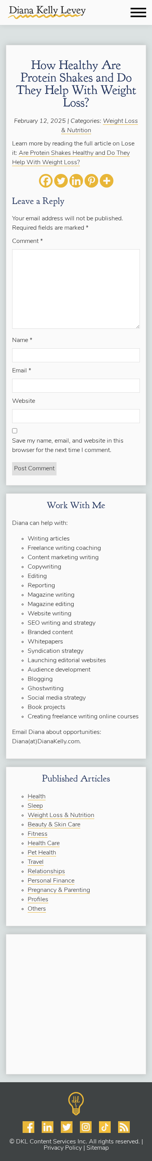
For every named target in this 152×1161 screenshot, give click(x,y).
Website (23, 401)
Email (21, 371)
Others (37, 909)
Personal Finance (51, 881)
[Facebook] (46, 181)
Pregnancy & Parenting (59, 890)
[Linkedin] (76, 181)
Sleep (35, 806)
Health (37, 797)
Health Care (44, 843)
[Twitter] (61, 181)
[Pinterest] (91, 181)
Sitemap (98, 1148)
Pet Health (42, 853)
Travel (36, 862)
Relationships (46, 872)
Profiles (38, 900)
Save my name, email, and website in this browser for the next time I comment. (68, 446)
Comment (27, 241)
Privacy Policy (63, 1148)
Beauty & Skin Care (54, 825)
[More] (106, 181)
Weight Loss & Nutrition (61, 815)
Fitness (38, 834)
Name (22, 340)
